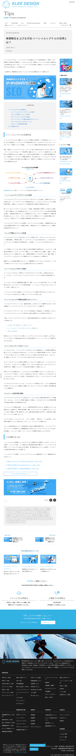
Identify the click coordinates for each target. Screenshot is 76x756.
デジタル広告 (19, 697)
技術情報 (33, 720)
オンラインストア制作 (7, 686)
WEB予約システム (35, 686)
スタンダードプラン (21, 723)
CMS (50, 518)
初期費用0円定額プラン (21, 729)
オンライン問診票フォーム (8, 728)
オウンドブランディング (7, 695)
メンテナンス (53, 23)
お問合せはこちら (48, 622)
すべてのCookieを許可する (38, 745)
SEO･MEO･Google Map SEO (33, 23)
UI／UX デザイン (20, 703)
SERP (45, 23)
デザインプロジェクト (36, 726)
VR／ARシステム (35, 695)
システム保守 (63, 691)
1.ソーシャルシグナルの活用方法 (17, 109)
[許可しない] (45, 743)
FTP (21, 515)
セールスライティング (50, 688)
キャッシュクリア (28, 515)
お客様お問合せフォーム (51, 715)
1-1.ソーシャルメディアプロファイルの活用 (22, 112)
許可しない (34, 749)
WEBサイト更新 (63, 685)
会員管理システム (35, 683)
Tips (22, 23)
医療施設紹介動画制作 (7, 731)
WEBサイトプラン (21, 715)
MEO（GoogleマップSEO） (22, 686)
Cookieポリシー (63, 718)
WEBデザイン (37, 508)
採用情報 (33, 723)
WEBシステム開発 (36, 677)
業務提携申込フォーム (50, 726)
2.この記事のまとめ (14, 126)
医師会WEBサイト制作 (7, 719)
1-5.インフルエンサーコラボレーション (21, 121)
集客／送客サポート (21, 677)
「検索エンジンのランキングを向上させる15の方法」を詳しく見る (24, 461)
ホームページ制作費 (46, 508)
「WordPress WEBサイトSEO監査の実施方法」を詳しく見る (22, 468)
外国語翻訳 (47, 691)
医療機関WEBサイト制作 (8, 715)
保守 (16, 521)
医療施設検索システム (36, 680)
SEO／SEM (19, 680)
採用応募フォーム (49, 723)
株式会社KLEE (7, 190)
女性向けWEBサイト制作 (8, 683)
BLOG (8, 508)
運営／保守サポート (65, 677)
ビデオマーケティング (11, 512)
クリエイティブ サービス (51, 678)
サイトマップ (63, 740)
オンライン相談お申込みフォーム (51, 719)
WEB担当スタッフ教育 (65, 694)
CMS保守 (62, 688)
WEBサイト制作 (62, 23)
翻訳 (40, 512)
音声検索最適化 (20, 683)
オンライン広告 (15, 515)
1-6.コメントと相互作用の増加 (19, 124)
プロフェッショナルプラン (22, 726)
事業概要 (33, 715)
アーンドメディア (20, 700)
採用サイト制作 (5, 689)
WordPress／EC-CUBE (36, 689)
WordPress (46, 515)
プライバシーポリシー (65, 715)
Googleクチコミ (29, 508)
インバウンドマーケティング (22, 693)
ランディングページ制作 (7, 692)
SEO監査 (40, 515)
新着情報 (33, 718)
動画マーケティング (9, 25)
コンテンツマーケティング (31, 512)
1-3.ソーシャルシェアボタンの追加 (20, 117)
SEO (36, 518)
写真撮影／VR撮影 (49, 685)
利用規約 (62, 720)
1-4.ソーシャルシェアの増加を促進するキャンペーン (25, 119)
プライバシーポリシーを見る (20, 752)
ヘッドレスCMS (10, 521)
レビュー (22, 508)
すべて (6, 23)
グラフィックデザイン (50, 694)
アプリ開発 (33, 692)
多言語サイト (46, 512)
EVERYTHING (14, 23)
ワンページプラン (20, 718)
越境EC (8, 515)
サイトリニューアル (43, 518)
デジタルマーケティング (22, 25)
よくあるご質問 (63, 734)
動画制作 (47, 682)
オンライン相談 (63, 737)
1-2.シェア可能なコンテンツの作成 (20, 114)
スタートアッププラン (21, 721)
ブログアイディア (15, 508)
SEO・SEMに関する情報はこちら (20, 474)
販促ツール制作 (48, 697)
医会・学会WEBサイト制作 (8, 722)
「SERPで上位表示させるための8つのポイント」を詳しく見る (23, 465)
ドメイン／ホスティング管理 (66, 682)
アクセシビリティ (10, 518)
